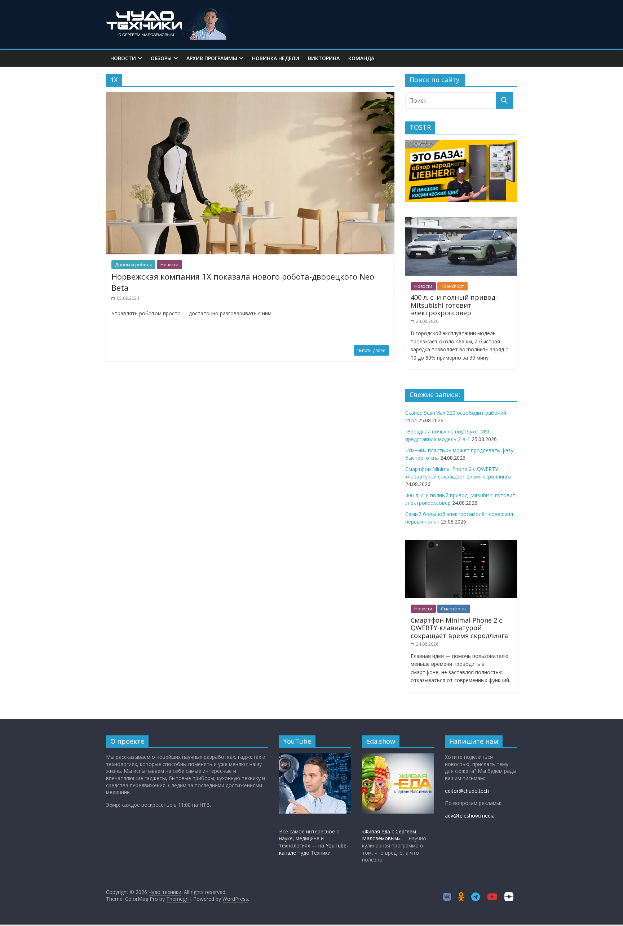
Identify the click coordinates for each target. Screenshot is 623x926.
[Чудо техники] (169, 11)
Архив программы (211, 58)
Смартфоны (454, 609)
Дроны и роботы (133, 265)
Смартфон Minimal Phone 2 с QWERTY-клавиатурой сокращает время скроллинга (459, 628)
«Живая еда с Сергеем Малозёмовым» (389, 835)
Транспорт (452, 286)
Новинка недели (275, 58)
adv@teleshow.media (470, 815)
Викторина (324, 58)
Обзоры (161, 58)
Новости (123, 58)
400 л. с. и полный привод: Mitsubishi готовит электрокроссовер (454, 305)
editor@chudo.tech (467, 790)
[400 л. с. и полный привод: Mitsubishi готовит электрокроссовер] (461, 220)
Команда (361, 58)
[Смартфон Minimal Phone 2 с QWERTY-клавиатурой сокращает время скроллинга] (461, 543)
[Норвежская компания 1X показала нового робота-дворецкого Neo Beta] (250, 97)
